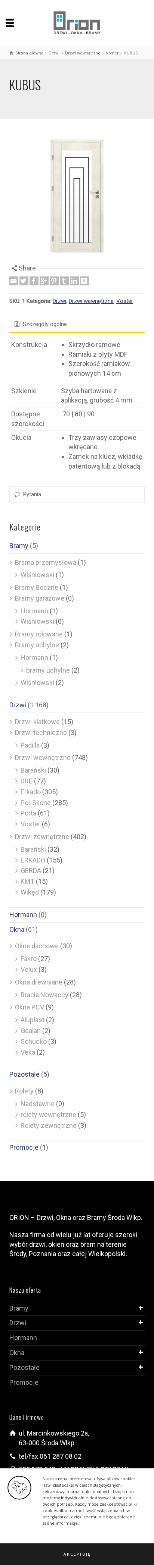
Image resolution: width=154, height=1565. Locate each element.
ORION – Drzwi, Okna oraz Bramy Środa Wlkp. (75, 1217)
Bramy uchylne (37, 645)
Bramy (18, 546)
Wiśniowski (37, 575)
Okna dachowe (37, 946)
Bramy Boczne (36, 587)
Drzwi (59, 301)
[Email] (13, 280)
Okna (16, 929)
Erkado (31, 792)
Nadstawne (38, 1104)
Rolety (24, 1091)
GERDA (31, 870)
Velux (29, 969)
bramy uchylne (48, 670)
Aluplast (32, 1020)
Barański (33, 770)
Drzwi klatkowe (37, 722)
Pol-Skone (36, 803)
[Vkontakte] (84, 280)
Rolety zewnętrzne (49, 1125)
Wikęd (30, 892)
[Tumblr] (64, 280)
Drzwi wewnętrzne (91, 301)
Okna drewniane (38, 982)
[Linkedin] (74, 280)
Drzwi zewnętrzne (42, 837)
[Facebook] (34, 280)
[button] (77, 1554)
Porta (28, 813)
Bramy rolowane (39, 634)
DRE (27, 781)
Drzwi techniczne (41, 732)
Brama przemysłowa (45, 562)
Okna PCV (29, 1007)
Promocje (23, 1147)
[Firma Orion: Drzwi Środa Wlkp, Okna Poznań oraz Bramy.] (77, 22)
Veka (28, 1052)
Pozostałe (24, 1074)
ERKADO (33, 860)
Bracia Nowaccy (44, 995)
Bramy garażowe (39, 598)
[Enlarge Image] (77, 195)
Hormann (34, 611)
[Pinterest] (54, 280)
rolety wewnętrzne (48, 1114)
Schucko (34, 1041)
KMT (27, 881)
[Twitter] (23, 280)
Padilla (30, 745)
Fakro (29, 959)
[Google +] (44, 280)
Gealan (31, 1031)
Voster (124, 301)
